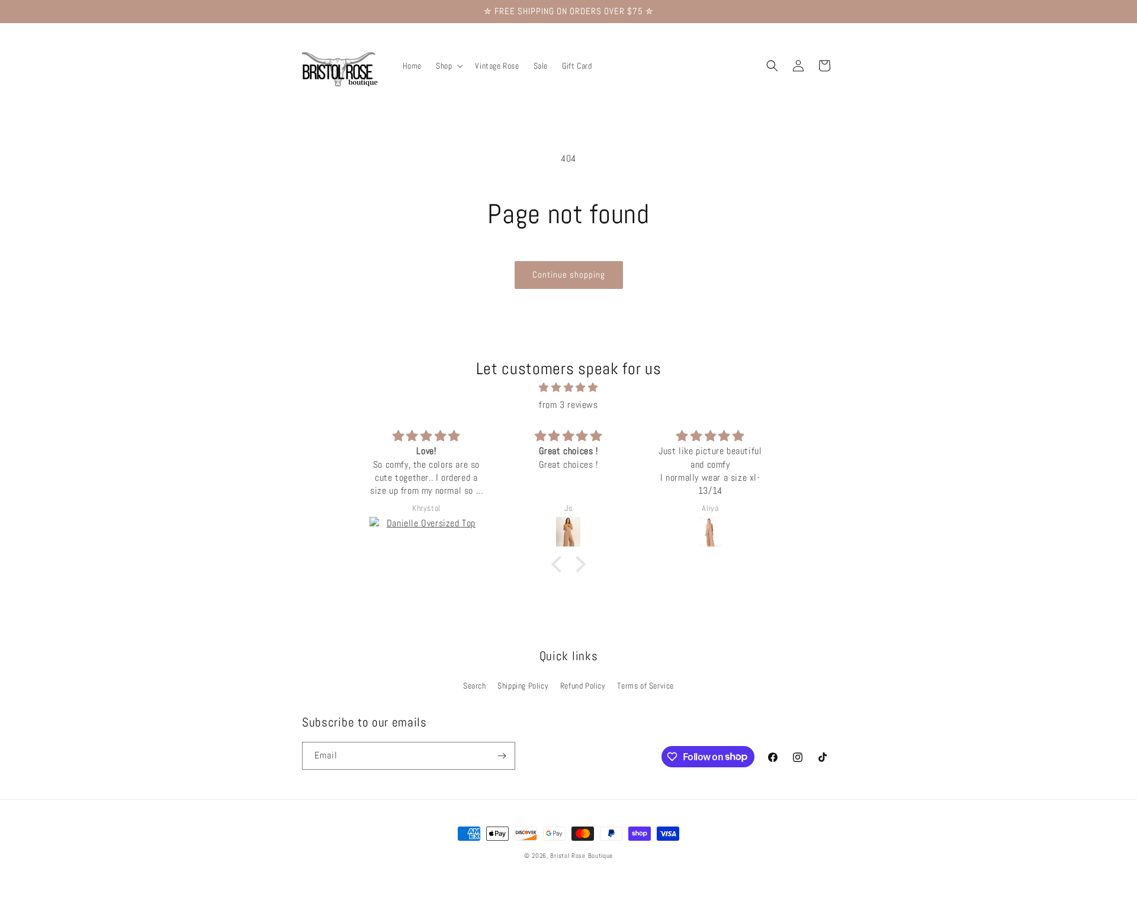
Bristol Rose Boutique (581, 855)
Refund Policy (583, 685)
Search (474, 685)
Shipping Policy (522, 685)
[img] (568, 388)
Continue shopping (568, 274)
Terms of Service (645, 685)
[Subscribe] (502, 756)
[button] (448, 65)
